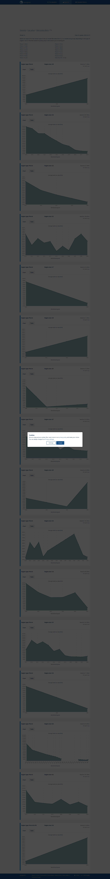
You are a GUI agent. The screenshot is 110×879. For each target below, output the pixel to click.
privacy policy (63, 437)
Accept (60, 443)
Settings (51, 443)
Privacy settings (49, 439)
